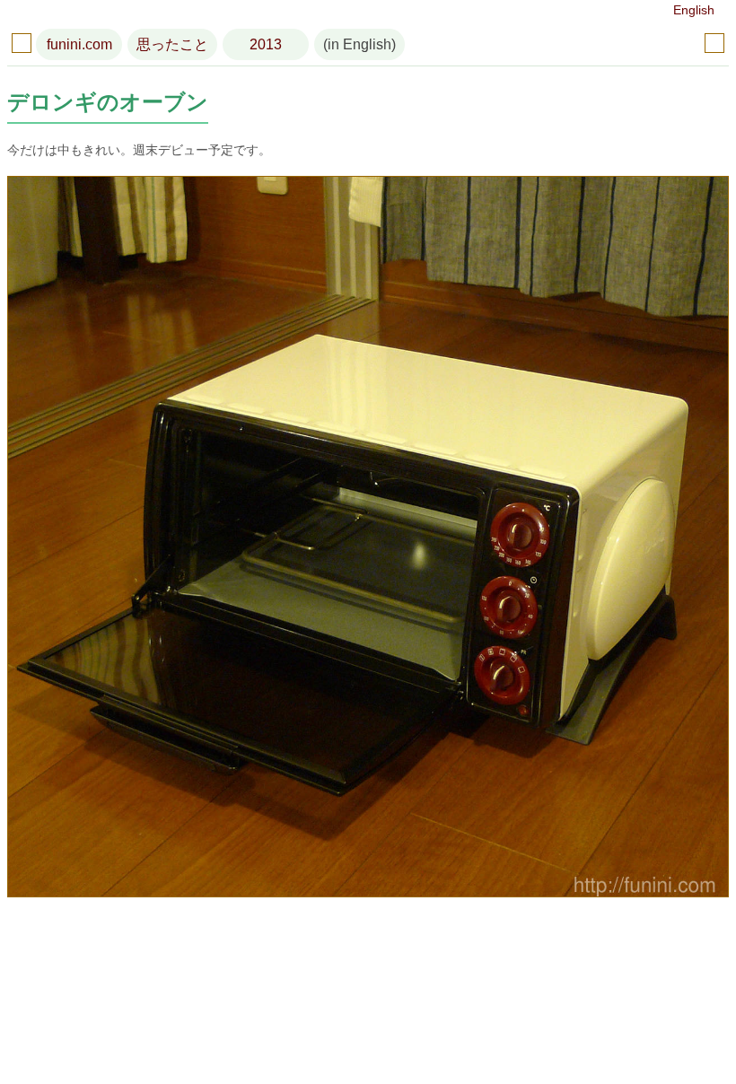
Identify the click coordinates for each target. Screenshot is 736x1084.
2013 (266, 44)
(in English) (359, 44)
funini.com (79, 44)
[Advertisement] (368, 994)
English (693, 10)
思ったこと (172, 44)
